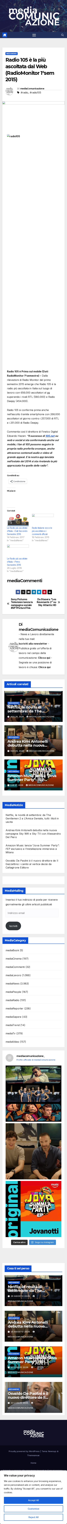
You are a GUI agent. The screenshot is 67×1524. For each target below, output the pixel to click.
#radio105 (35, 92)
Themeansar (33, 1455)
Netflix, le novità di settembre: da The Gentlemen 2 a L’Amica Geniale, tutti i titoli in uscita (32, 818)
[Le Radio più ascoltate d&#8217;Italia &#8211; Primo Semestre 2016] (18, 551)
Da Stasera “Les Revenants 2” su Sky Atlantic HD (46, 602)
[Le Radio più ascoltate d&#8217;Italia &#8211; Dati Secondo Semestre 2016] (18, 520)
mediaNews (11, 54)
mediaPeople (13, 991)
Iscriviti (13, 926)
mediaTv (10, 1033)
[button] (62, 35)
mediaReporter (15, 1008)
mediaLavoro (13, 975)
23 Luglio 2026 (20, 1403)
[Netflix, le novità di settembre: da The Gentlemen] (33, 1094)
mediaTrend (13, 1025)
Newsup (52, 1451)
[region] (33, 1497)
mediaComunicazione (32, 88)
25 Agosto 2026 (21, 1332)
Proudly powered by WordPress (24, 1451)
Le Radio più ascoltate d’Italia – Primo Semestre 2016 (17, 561)
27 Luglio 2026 (20, 1367)
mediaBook (12, 950)
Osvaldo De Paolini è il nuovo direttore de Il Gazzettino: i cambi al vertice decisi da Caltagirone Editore (32, 864)
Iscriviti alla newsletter (33, 643)
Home (33, 1463)
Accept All (33, 1500)
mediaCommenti (15, 966)
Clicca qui (44, 657)
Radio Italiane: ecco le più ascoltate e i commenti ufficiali (42, 531)
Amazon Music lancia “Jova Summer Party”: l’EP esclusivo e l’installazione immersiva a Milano (32, 849)
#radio (24, 92)
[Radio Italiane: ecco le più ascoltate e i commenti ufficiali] (43, 520)
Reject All (34, 1517)
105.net (50, 435)
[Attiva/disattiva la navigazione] (34, 35)
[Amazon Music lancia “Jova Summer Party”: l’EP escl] (33, 1209)
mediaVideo (12, 1041)
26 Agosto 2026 (21, 1296)
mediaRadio (12, 1000)
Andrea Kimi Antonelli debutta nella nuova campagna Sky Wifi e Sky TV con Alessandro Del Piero (33, 834)
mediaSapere (13, 1016)
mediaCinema (14, 958)
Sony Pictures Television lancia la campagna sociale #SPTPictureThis (22, 603)
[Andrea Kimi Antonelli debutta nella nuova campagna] (33, 1151)
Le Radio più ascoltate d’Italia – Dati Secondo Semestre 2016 (17, 531)
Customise (33, 1508)
